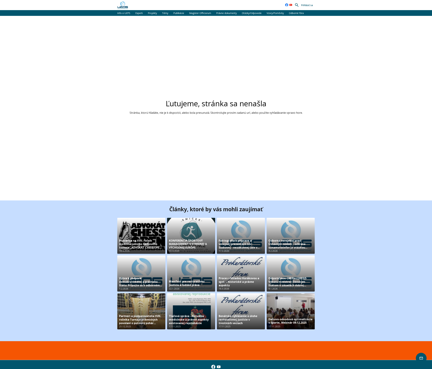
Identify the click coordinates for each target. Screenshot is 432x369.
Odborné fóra (296, 13)
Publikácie (178, 13)
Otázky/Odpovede (252, 13)
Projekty (152, 13)
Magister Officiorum (200, 13)
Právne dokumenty (226, 13)
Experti (139, 13)
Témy (165, 13)
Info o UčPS (123, 13)
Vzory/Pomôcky (275, 13)
